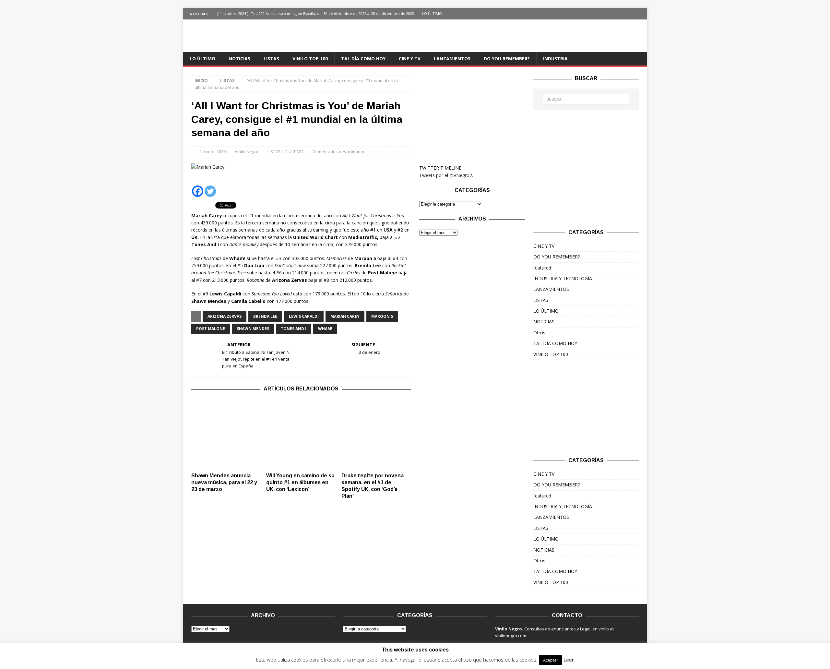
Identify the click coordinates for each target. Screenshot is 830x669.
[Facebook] (628, 13)
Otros (539, 332)
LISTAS (271, 58)
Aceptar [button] (550, 660)
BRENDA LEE (265, 316)
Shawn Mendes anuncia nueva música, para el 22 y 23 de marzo (224, 482)
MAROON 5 (382, 316)
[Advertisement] (472, 115)
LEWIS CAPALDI (304, 316)
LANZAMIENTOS (452, 58)
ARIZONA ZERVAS (225, 316)
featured (542, 268)
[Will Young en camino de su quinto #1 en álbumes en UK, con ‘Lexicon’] (301, 434)
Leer (568, 659)
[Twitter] (641, 13)
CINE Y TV (410, 58)
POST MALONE (210, 328)
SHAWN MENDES (253, 328)
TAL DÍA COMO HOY (363, 58)
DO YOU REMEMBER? (507, 58)
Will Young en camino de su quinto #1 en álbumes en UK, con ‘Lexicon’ (300, 482)
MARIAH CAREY (345, 316)
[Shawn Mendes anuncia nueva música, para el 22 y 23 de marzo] (226, 434)
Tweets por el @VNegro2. (446, 175)
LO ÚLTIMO (202, 58)
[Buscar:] (586, 99)
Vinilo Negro (246, 151)
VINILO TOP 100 (310, 58)
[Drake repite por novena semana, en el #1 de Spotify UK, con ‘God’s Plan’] (376, 434)
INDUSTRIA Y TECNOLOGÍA (562, 278)
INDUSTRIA (555, 58)
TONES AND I (293, 328)
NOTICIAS (239, 58)
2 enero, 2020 (212, 151)
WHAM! (325, 328)
